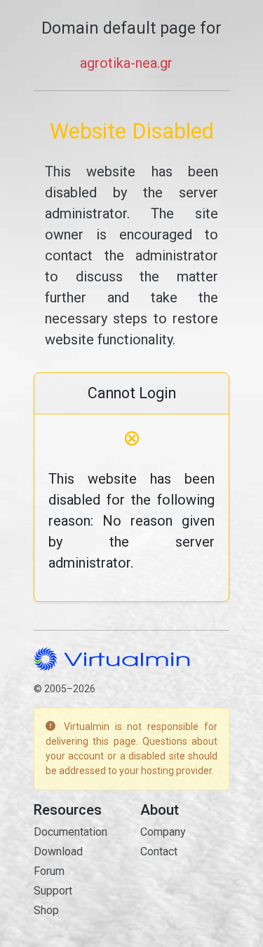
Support (53, 890)
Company (163, 832)
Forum (49, 871)
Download (58, 851)
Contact (158, 851)
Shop (46, 910)
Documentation (70, 832)
